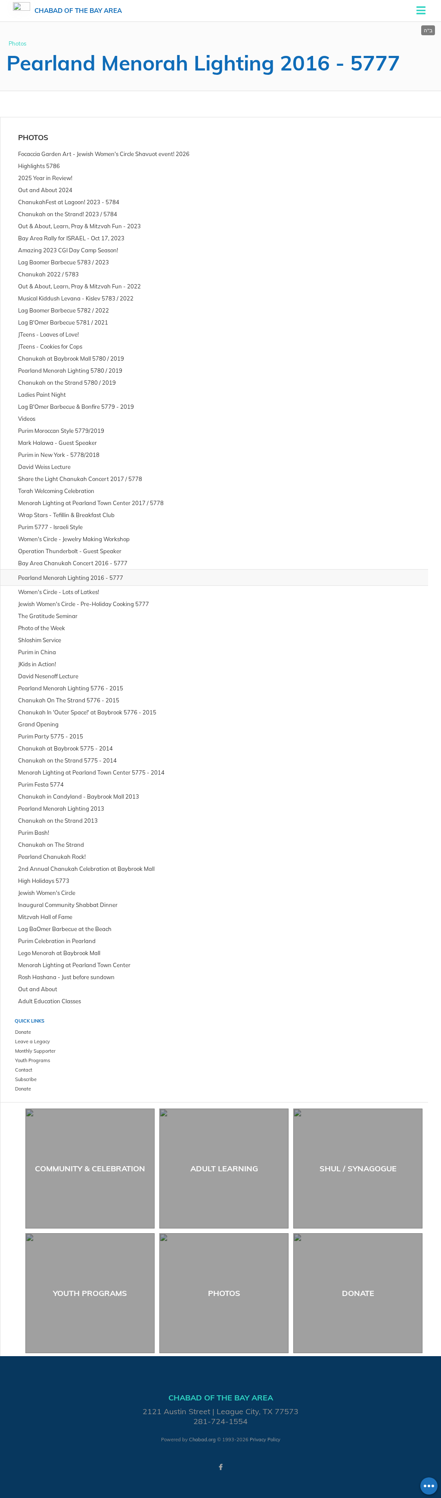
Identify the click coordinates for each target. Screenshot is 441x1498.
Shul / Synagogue (358, 1168)
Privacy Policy (265, 1440)
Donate (358, 1293)
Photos (17, 43)
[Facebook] (220, 1467)
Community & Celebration (90, 1168)
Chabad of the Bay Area (78, 10)
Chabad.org (202, 1440)
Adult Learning (224, 1168)
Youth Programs (90, 1293)
